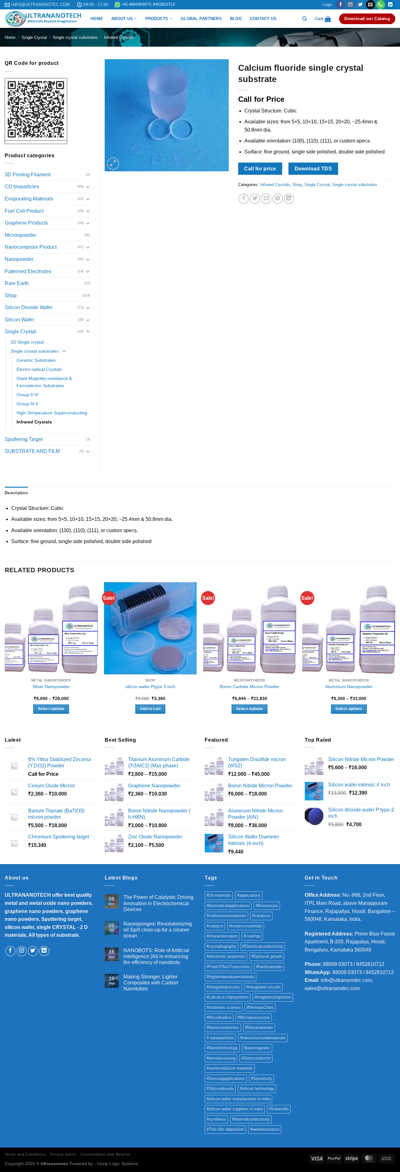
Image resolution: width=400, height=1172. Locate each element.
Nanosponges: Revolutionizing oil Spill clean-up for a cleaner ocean (157, 929)
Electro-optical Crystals (39, 369)
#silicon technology (257, 1088)
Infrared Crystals (119, 37)
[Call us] (380, 4)
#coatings (252, 936)
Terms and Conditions (25, 1154)
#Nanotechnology (222, 1047)
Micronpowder (20, 235)
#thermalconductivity (251, 1119)
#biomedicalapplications (228, 905)
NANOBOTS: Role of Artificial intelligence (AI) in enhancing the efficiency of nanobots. (156, 956)
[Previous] (5, 653)
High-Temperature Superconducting (52, 412)
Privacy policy (63, 1154)
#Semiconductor (256, 1058)
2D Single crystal (27, 342)
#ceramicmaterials (245, 926)
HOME (97, 18)
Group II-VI (27, 394)
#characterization (222, 936)
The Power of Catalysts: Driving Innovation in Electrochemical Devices (158, 903)
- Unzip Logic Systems (116, 1163)
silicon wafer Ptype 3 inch (150, 686)
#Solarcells (279, 1109)
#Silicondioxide (220, 1088)
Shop (297, 184)
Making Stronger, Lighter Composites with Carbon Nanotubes (150, 982)
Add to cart (150, 709)
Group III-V (27, 403)
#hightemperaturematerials (230, 976)
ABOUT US (122, 18)
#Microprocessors (254, 1017)
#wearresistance (264, 1129)
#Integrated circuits (263, 987)
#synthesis (216, 1119)
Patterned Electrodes (28, 271)
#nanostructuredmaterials (263, 1037)
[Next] (395, 653)
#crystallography (221, 946)
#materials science (224, 1007)
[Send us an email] (370, 4)
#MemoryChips (260, 1007)
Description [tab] (16, 492)
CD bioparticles (22, 186)
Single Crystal (34, 37)
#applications (249, 895)
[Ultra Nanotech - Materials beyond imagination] (43, 18)
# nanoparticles (220, 1037)
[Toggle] (87, 186)
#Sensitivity (261, 1078)
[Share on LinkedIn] (289, 199)
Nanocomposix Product (31, 247)
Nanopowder (19, 259)
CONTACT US (263, 18)
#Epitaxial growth (266, 956)
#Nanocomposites (223, 1027)
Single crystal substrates (75, 37)
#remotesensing (221, 1058)
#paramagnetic (257, 1047)
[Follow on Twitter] (360, 4)
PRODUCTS (156, 18)
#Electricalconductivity (262, 946)
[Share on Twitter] (255, 199)
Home (10, 37)
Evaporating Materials (29, 198)
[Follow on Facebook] (340, 4)
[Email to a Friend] (266, 199)
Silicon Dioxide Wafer (28, 307)
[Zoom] (113, 164)
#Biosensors (267, 905)
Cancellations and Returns (105, 1154)
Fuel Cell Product (24, 211)
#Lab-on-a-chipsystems (228, 997)
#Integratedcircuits (223, 987)
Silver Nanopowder (51, 686)
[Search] (304, 19)
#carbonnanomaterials (226, 915)
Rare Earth (17, 283)
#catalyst (215, 926)
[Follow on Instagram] (350, 4)
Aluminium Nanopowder (348, 686)
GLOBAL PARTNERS (201, 18)
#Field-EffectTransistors (228, 966)
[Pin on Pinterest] (277, 199)
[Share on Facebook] (243, 199)
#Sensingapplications (226, 1078)
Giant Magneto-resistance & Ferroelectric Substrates (44, 382)
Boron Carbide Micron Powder (249, 686)
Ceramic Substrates (36, 360)
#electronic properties (226, 956)
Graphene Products (26, 223)
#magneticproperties (273, 997)
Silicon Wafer (19, 319)
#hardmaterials (269, 966)
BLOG (236, 18)
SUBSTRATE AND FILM (32, 451)
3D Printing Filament (27, 174)
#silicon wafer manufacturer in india (238, 1099)
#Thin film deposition (225, 1129)
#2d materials (219, 895)
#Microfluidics (219, 1017)
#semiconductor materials (230, 1068)
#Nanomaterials (259, 1027)
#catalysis (261, 915)
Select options (51, 709)
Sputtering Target (23, 439)
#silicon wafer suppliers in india (235, 1109)
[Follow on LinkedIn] (390, 4)
